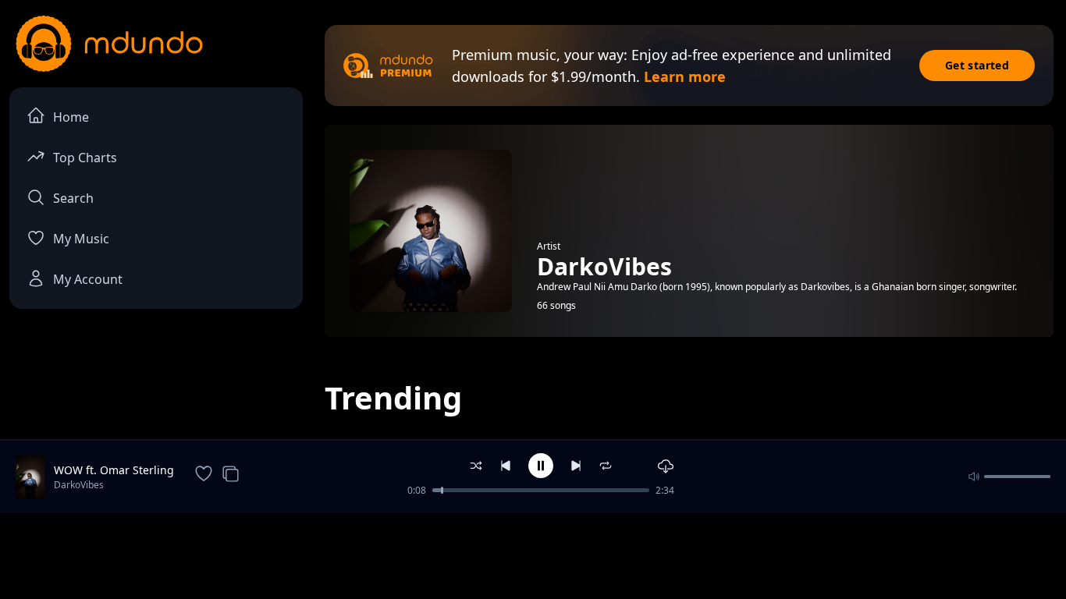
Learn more (685, 76)
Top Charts (85, 157)
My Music (81, 238)
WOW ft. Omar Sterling (114, 470)
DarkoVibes (79, 484)
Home (71, 117)
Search (73, 198)
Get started (977, 65)
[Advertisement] (533, 554)
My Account (88, 279)
